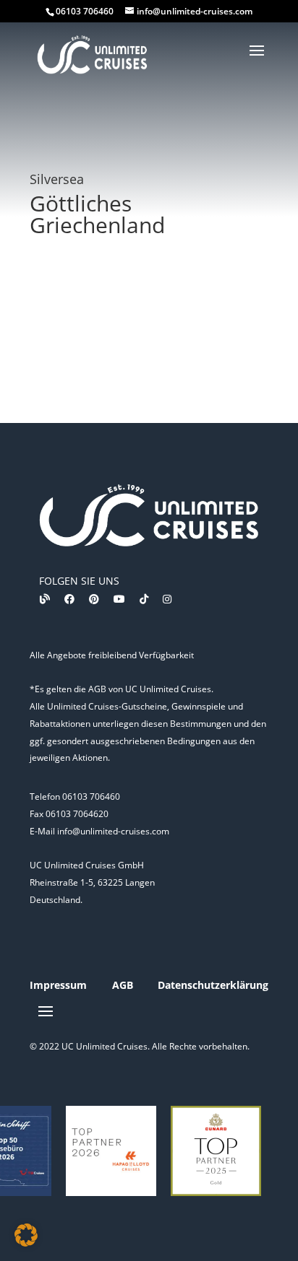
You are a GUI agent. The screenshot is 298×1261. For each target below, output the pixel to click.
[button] (26, 1235)
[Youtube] (119, 599)
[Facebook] (69, 599)
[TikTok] (144, 599)
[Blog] (45, 599)
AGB (122, 985)
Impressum (58, 985)
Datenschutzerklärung (213, 985)
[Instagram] (167, 599)
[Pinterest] (94, 599)
